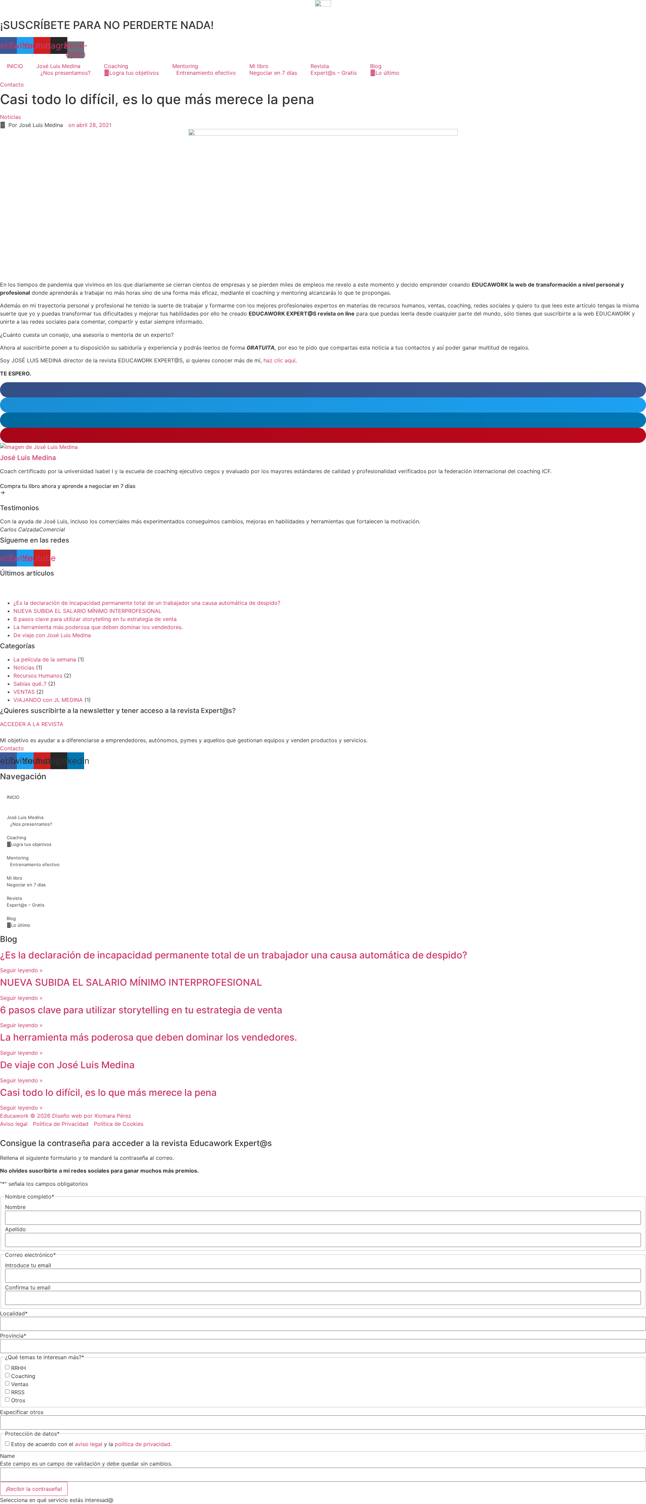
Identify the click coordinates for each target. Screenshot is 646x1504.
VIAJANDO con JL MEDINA (48, 699)
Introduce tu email (28, 1265)
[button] (323, 389)
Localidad (14, 1313)
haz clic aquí (279, 360)
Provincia (13, 1335)
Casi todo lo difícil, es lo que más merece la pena (108, 1092)
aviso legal (88, 1444)
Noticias (10, 116)
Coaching (23, 1376)
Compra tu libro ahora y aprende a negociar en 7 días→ (68, 489)
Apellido (15, 1229)
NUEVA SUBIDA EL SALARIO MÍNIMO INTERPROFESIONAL (87, 611)
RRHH (18, 1368)
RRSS (18, 1392)
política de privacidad (142, 1444)
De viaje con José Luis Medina (52, 635)
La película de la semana (44, 659)
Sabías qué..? (29, 683)
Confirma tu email (27, 1287)
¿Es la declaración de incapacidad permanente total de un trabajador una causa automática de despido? (146, 602)
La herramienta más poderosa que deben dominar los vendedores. (98, 627)
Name (7, 1456)
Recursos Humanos (37, 675)
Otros (18, 1400)
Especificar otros (21, 1412)
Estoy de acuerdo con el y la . (91, 1444)
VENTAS (24, 691)
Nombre (15, 1207)
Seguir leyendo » (21, 970)
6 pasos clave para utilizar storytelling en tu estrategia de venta (95, 619)
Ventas (19, 1384)
